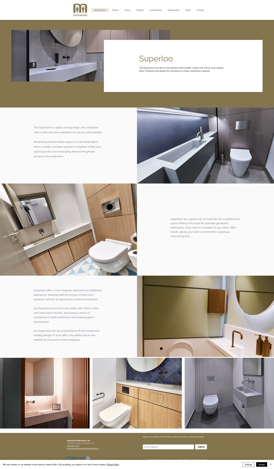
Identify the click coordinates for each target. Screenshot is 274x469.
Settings (248, 464)
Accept (262, 464)
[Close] (270, 464)
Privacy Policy (113, 464)
